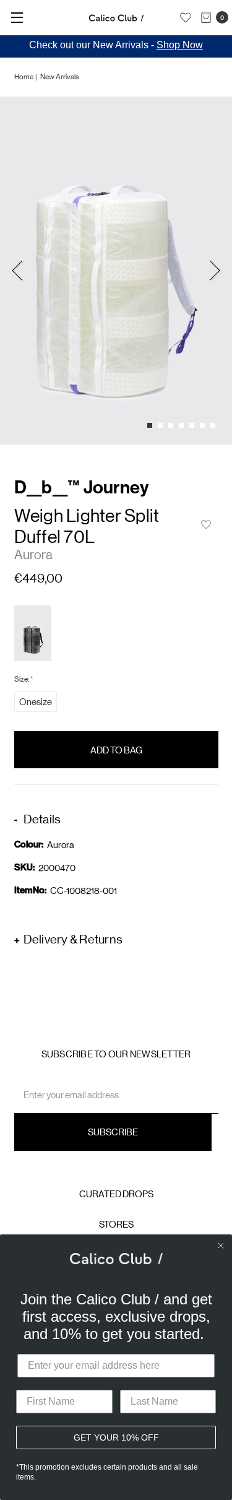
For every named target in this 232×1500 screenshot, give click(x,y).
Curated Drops (116, 1194)
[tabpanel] (116, 271)
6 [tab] (202, 425)
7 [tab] (212, 425)
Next (215, 271)
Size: (23, 679)
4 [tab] (181, 425)
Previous (17, 271)
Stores (116, 1224)
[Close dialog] (221, 1245)
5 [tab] (191, 425)
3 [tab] (170, 425)
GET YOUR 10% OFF (116, 1437)
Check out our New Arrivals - (116, 45)
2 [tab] (160, 425)
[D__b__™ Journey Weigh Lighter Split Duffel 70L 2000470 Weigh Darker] (32, 633)
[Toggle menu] (17, 17)
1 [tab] (149, 425)
